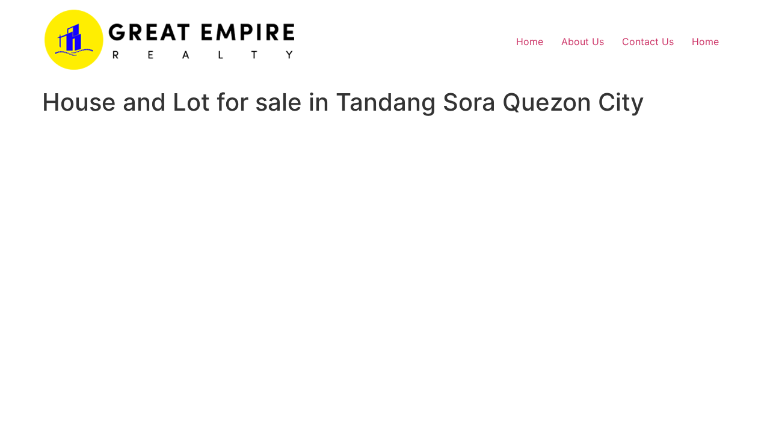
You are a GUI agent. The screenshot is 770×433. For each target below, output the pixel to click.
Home (529, 41)
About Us (582, 41)
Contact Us (648, 41)
